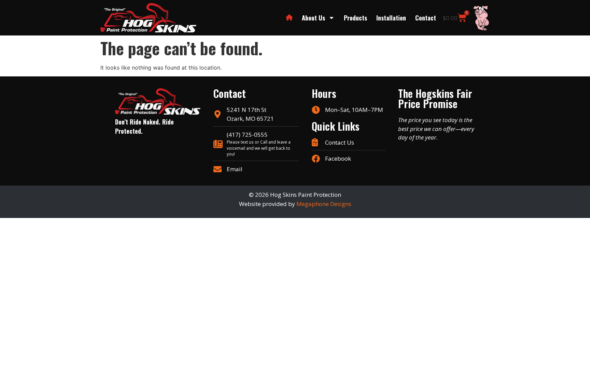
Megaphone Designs (323, 204)
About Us (313, 17)
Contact (425, 17)
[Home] (289, 18)
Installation (391, 17)
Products (355, 17)
